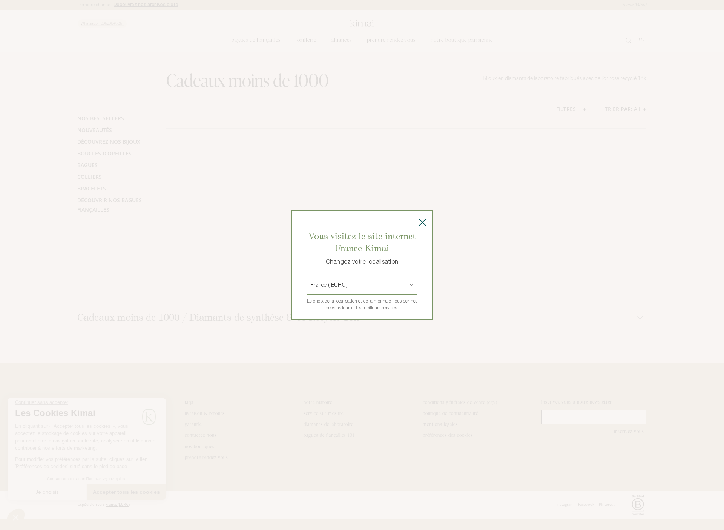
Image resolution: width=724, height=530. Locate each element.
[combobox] (311, 284)
